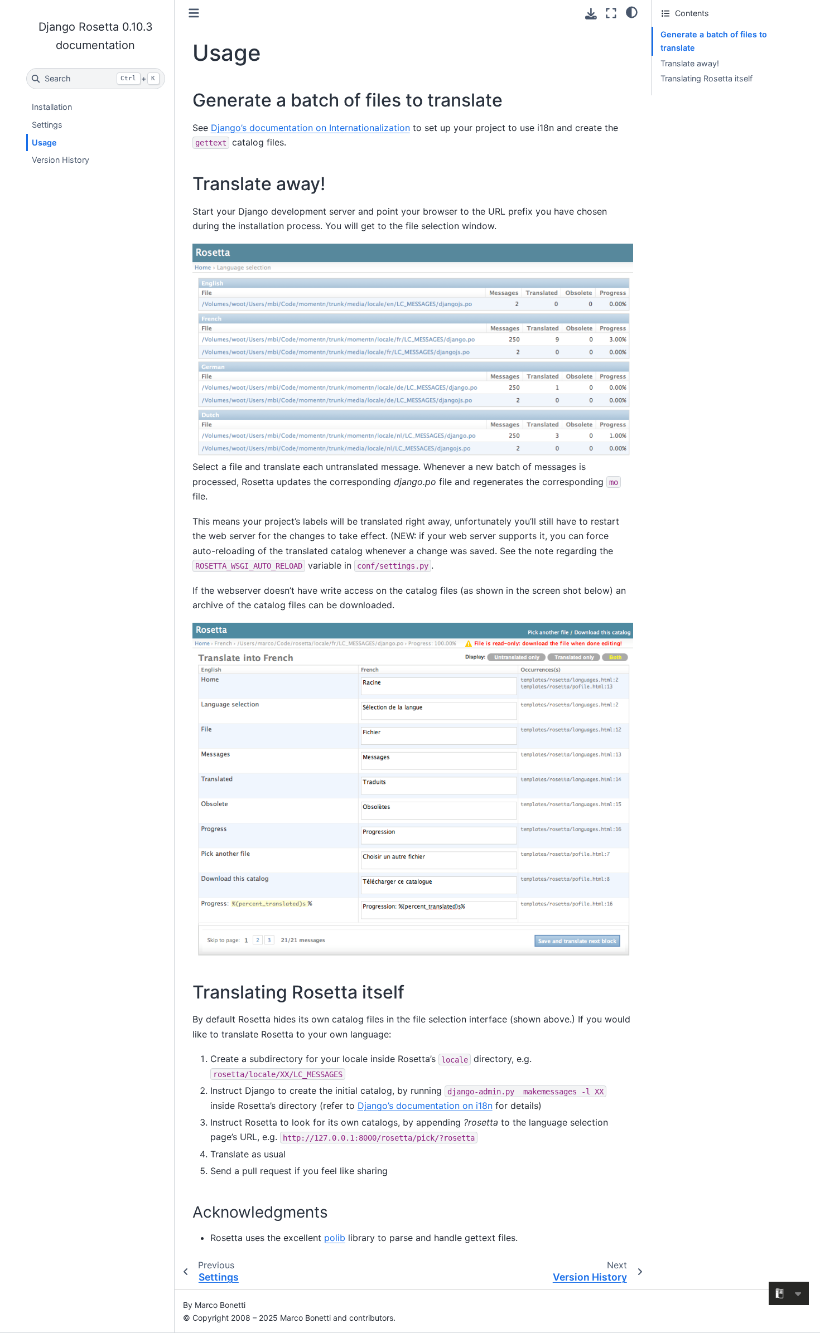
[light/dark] (631, 11)
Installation (52, 107)
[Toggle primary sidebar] (194, 13)
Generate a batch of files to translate (713, 41)
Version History (60, 159)
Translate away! (689, 63)
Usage (44, 142)
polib (334, 1237)
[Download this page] (591, 13)
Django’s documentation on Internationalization (310, 127)
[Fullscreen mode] (611, 13)
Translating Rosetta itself (706, 78)
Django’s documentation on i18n (425, 1105)
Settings (47, 124)
